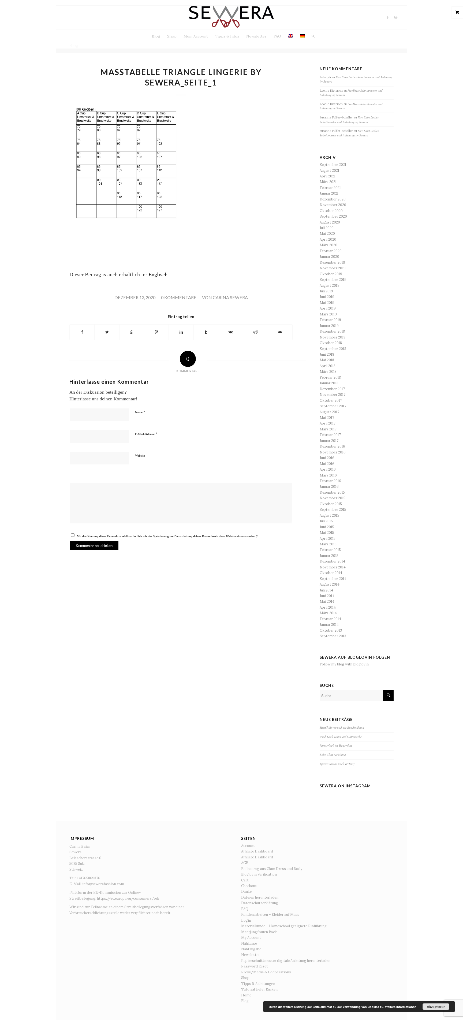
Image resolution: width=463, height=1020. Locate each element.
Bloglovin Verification (259, 874)
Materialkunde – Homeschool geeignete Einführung (284, 926)
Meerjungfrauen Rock (259, 932)
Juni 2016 (327, 458)
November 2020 (333, 205)
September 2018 (333, 349)
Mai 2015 (327, 532)
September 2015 (333, 509)
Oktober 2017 (331, 400)
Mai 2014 (327, 601)
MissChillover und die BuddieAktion (342, 727)
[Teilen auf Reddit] (255, 332)
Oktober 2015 (331, 504)
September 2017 (333, 406)
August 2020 (330, 222)
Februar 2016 (330, 481)
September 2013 (333, 636)
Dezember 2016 (332, 446)
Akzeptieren (436, 1006)
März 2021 (328, 182)
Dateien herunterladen (259, 897)
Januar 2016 (329, 486)
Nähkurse (249, 943)
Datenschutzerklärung (259, 903)
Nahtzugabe (251, 949)
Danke (246, 891)
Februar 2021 (330, 187)
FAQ (244, 909)
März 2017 (328, 429)
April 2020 (328, 239)
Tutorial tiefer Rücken (259, 989)
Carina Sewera (230, 297)
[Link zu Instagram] (396, 17)
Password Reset (254, 966)
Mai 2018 (327, 360)
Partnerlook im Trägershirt (336, 745)
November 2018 (332, 337)
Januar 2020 (329, 256)
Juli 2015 (326, 521)
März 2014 (328, 613)
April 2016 (328, 469)
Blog (245, 1001)
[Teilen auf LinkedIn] (181, 332)
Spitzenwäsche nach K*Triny (337, 764)
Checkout (249, 886)
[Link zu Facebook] (388, 17)
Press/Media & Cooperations (266, 972)
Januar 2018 (329, 383)
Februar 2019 (330, 320)
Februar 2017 (330, 435)
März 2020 (328, 245)
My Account (251, 937)
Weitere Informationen (400, 1007)
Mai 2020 (327, 233)
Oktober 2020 (331, 211)
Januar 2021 (329, 193)
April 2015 (327, 538)
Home (246, 995)
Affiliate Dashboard (257, 851)
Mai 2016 (327, 463)
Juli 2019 (326, 291)
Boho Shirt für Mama (333, 755)
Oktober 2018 (331, 343)
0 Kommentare (178, 297)
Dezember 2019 (332, 262)
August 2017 (329, 412)
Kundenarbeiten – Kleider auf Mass (270, 914)
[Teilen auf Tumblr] (206, 332)
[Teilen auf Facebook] (82, 332)
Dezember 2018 (332, 331)
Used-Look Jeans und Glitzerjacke (341, 737)
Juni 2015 (327, 527)
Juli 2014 (326, 590)
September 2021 (333, 164)
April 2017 (327, 423)
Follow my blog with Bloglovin (344, 664)
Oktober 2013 (331, 630)
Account (248, 845)
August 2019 (329, 285)
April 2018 (327, 366)
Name (140, 412)
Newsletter (250, 954)
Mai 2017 (327, 417)
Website (140, 455)
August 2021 (329, 170)
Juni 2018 (327, 354)
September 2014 (333, 578)
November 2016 (333, 452)
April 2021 (327, 176)
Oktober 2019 (331, 274)
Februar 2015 (330, 550)
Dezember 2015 (332, 492)
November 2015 (332, 498)
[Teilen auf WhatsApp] (132, 332)
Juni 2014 (327, 596)
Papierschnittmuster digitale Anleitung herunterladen (285, 960)
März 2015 (328, 544)
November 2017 (332, 394)
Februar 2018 (330, 377)
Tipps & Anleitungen (258, 983)
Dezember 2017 (332, 389)
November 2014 (333, 567)
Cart (245, 880)
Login (246, 920)
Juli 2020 (327, 228)
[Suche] (311, 36)
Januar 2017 (329, 440)
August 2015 (329, 515)
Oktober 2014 (331, 573)
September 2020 (333, 216)
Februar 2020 (331, 251)
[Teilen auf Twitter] (107, 332)
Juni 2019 (327, 297)
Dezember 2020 (333, 199)
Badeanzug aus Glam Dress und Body (271, 868)
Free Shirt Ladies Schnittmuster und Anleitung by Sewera (349, 119)
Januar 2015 (329, 555)
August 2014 (329, 584)
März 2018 (328, 371)
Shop (245, 978)
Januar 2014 (329, 624)
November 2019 (333, 268)
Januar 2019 (329, 325)
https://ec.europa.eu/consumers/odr (128, 898)
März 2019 (328, 314)
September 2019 (333, 279)
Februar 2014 (330, 619)
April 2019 (328, 308)
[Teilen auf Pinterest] (156, 332)
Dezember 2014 (332, 561)
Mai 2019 (327, 302)
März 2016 (328, 475)
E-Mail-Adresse (146, 434)
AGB (244, 863)
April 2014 (328, 607)
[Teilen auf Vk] (230, 332)
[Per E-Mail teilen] (280, 332)
